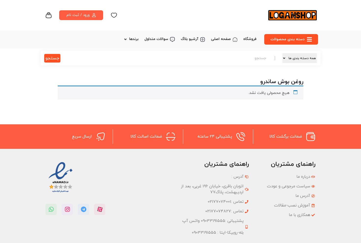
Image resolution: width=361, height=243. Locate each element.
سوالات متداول (156, 39)
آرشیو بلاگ (189, 39)
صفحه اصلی (221, 39)
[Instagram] (67, 209)
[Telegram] (83, 209)
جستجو (52, 58)
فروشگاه (249, 39)
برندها (134, 39)
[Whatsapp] (51, 209)
